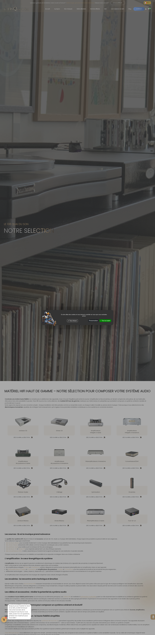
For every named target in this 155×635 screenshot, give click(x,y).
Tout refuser (73, 320)
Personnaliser (93, 320)
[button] (147, 3)
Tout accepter (105, 320)
